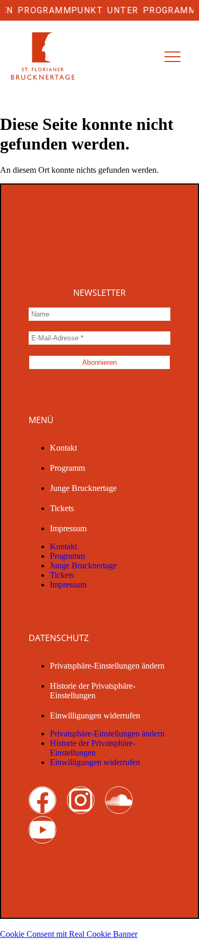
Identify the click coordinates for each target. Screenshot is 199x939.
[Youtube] (42, 830)
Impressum (68, 528)
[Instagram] (80, 800)
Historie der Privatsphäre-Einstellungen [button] (92, 690)
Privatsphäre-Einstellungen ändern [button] (107, 665)
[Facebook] (42, 800)
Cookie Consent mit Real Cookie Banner (68, 933)
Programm (67, 467)
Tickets (62, 508)
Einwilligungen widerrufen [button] (95, 715)
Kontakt (63, 447)
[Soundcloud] (119, 800)
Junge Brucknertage (83, 488)
